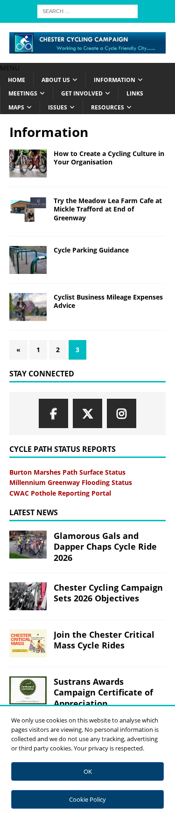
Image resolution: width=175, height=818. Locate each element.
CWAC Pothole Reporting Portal (60, 493)
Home (16, 80)
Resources (107, 107)
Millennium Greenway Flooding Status (70, 482)
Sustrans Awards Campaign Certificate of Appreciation (103, 692)
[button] (10, 67)
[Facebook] (53, 413)
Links (134, 93)
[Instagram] (121, 413)
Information (114, 80)
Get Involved (82, 93)
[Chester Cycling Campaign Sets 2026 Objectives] (28, 596)
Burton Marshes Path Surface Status (67, 472)
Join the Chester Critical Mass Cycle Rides (104, 640)
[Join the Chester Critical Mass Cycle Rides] (28, 643)
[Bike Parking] (28, 260)
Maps (16, 107)
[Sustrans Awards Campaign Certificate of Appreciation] (28, 690)
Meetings (22, 93)
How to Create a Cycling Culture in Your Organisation (109, 157)
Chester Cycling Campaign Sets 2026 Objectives (108, 593)
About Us (56, 80)
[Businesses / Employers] (28, 163)
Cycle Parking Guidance (91, 249)
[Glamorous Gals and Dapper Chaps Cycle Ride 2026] (28, 545)
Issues (57, 107)
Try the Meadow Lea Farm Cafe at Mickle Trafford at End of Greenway (108, 209)
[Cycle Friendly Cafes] (28, 210)
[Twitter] (87, 413)
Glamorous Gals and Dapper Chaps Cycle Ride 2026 (105, 546)
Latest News (33, 512)
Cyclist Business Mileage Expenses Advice (108, 301)
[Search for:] (87, 10)
